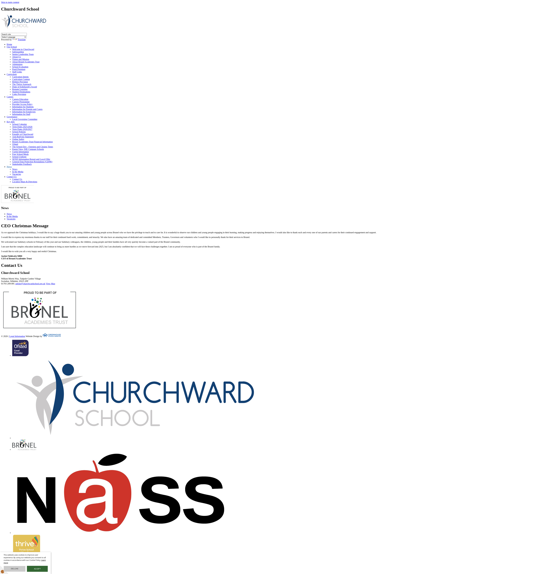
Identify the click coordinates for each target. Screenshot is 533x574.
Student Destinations (21, 92)
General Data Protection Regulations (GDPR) (32, 162)
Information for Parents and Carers (27, 109)
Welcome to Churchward (23, 49)
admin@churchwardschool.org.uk (30, 283)
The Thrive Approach (21, 84)
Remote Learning (19, 89)
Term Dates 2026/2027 (22, 129)
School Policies (19, 132)
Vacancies (16, 174)
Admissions (17, 64)
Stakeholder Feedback (22, 164)
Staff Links (17, 72)
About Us (16, 57)
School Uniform (19, 157)
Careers (10, 97)
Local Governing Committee (24, 119)
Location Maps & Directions (24, 182)
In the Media (17, 172)
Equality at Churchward (22, 134)
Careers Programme (21, 102)
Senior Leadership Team (23, 54)
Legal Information (17, 336)
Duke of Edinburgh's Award (24, 87)
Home (9, 44)
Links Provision (19, 94)
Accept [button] (37, 568)
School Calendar (19, 124)
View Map (50, 283)
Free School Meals (20, 154)
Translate (22, 39)
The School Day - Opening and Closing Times (32, 147)
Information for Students (23, 107)
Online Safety (18, 139)
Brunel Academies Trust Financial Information (32, 142)
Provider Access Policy (22, 104)
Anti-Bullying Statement (23, 137)
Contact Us (12, 177)
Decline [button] (14, 568)
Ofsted (15, 144)
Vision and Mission (20, 59)
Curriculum (12, 74)
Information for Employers (24, 112)
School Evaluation (20, 67)
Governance (12, 117)
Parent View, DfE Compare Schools (28, 149)
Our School (12, 47)
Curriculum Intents (20, 77)
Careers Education (20, 99)
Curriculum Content (21, 79)
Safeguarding (18, 52)
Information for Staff (21, 114)
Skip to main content (10, 2)
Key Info (11, 122)
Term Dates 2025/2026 (22, 127)
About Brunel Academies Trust (25, 62)
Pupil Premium (18, 69)
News (9, 167)
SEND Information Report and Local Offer (31, 159)
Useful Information (20, 152)
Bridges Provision (20, 82)
